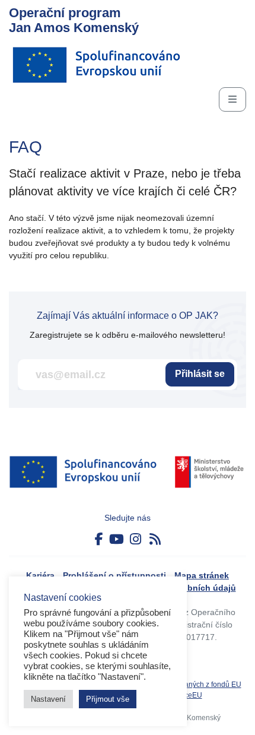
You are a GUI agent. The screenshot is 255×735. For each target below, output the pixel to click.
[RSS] (155, 539)
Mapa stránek (201, 575)
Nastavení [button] (48, 699)
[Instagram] (135, 539)
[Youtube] (116, 539)
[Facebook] (99, 539)
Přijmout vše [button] (107, 699)
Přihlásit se (200, 374)
